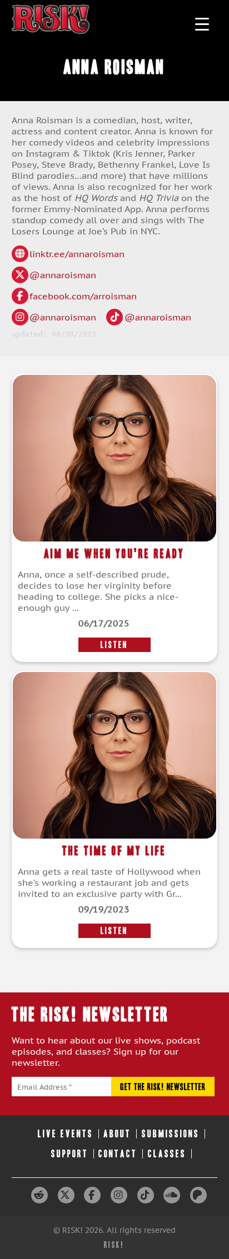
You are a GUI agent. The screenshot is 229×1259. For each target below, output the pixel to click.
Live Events (65, 1133)
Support (69, 1153)
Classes (167, 1153)
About (117, 1133)
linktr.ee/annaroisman (77, 253)
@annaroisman (62, 274)
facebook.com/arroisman (83, 296)
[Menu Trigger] (202, 23)
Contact (117, 1153)
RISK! (114, 1245)
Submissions (171, 1133)
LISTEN (114, 644)
